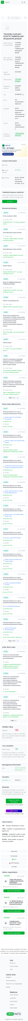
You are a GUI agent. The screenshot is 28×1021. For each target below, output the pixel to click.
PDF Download (15, 863)
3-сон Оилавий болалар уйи (12, 606)
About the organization (14, 891)
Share (15, 866)
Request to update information (14, 801)
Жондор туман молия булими (13, 537)
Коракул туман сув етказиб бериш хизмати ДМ (14, 515)
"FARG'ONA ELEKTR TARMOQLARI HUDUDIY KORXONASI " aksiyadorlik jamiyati (16, 882)
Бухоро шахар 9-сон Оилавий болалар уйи (13, 418)
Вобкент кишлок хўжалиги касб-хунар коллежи (13, 560)
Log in (11, 201)
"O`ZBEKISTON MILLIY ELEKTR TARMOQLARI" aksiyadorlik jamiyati (16, 902)
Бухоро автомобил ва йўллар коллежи (13, 583)
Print (15, 859)
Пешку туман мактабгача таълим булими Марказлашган (14, 491)
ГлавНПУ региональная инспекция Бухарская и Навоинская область (14, 466)
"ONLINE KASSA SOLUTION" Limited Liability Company (15, 923)
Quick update (14, 811)
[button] (23, 2)
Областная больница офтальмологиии (10, 628)
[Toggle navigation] (2, 2)
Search (7, 2)
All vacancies (14, 856)
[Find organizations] (14, 1014)
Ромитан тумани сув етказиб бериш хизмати (14, 441)
